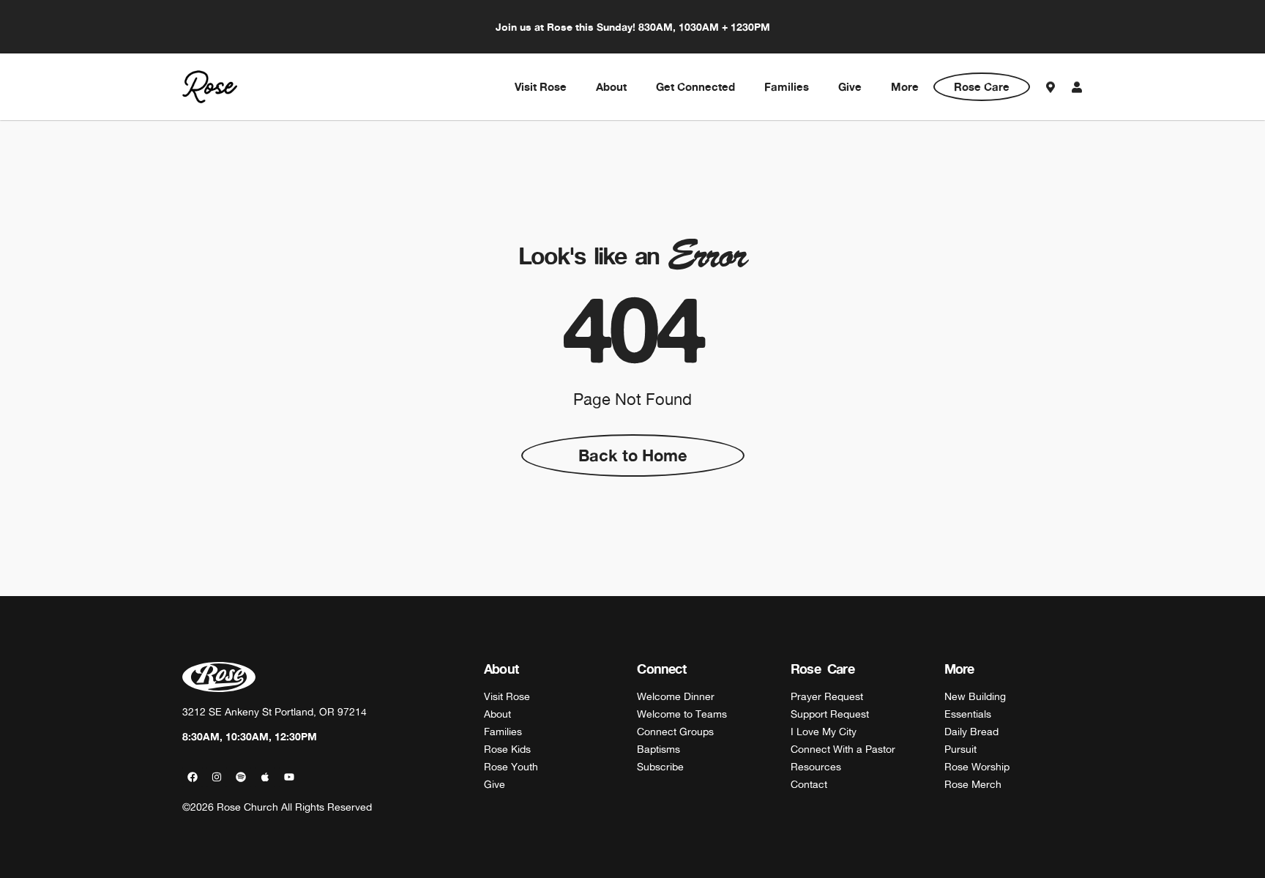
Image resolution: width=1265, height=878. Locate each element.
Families (786, 87)
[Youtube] (289, 777)
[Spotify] (241, 777)
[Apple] (265, 777)
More (905, 87)
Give (850, 87)
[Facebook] (192, 777)
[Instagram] (216, 777)
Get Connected (695, 87)
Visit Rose (541, 87)
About (611, 87)
